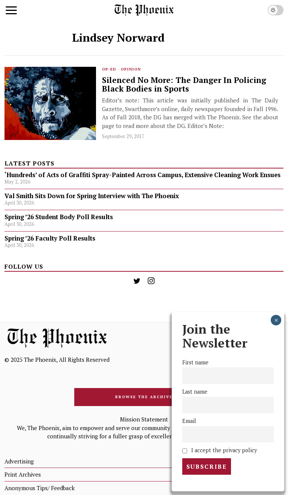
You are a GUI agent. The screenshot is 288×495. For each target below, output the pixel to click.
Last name (194, 391)
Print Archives (22, 474)
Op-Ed (109, 69)
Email (189, 420)
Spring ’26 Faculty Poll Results (49, 238)
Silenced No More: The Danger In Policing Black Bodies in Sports (184, 84)
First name (195, 362)
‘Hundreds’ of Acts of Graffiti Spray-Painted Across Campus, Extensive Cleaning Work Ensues (142, 175)
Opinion (131, 69)
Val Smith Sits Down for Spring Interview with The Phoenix (92, 196)
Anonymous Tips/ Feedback (39, 488)
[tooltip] (137, 281)
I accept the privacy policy (223, 450)
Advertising (19, 461)
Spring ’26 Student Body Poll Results (58, 217)
